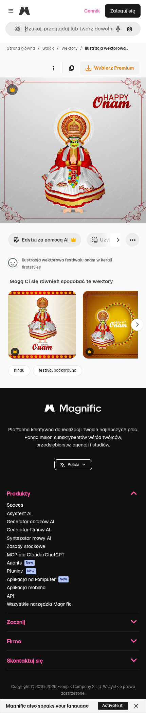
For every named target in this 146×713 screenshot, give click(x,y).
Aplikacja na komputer (37, 579)
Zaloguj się (122, 11)
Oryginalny (47, 90)
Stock (48, 48)
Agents (20, 563)
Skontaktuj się (25, 660)
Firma (14, 641)
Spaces (15, 505)
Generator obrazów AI (30, 522)
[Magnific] (73, 410)
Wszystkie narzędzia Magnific (39, 604)
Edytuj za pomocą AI (41, 242)
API (10, 596)
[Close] (136, 706)
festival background (57, 370)
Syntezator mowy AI (29, 538)
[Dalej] (118, 240)
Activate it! (113, 705)
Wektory (69, 48)
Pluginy (21, 571)
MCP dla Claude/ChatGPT (36, 555)
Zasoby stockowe (26, 546)
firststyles (31, 267)
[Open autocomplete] (15, 28)
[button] (73, 464)
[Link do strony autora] (13, 264)
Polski (73, 464)
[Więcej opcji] (53, 68)
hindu (19, 370)
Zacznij (16, 621)
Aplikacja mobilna (26, 587)
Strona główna (21, 48)
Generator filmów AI (28, 530)
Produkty (18, 493)
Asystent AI (19, 513)
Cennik (92, 11)
